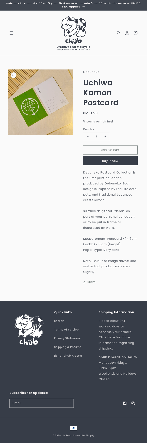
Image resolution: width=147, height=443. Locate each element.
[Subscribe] (69, 403)
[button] (11, 33)
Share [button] (91, 282)
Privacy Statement (67, 338)
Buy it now (110, 161)
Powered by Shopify (83, 435)
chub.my (67, 435)
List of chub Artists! (68, 356)
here (111, 337)
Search (59, 321)
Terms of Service (66, 329)
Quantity (88, 129)
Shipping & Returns (67, 347)
